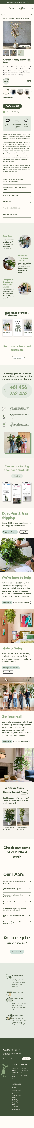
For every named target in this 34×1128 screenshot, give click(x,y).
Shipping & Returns (10, 532)
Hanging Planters (16, 1090)
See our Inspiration (21, 741)
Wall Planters (15, 1087)
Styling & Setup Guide (10, 667)
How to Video (8, 672)
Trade (22, 1072)
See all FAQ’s (17, 952)
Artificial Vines (16, 1109)
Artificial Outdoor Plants (16, 1096)
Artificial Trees (16, 1106)
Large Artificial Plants (16, 1103)
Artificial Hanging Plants (16, 1100)
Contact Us (7, 602)
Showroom (24, 1075)
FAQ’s (14, 1070)
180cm (6, 81)
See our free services (22, 602)
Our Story (23, 1068)
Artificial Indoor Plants (16, 1092)
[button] (23, 322)
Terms (14, 1078)
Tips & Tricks (24, 1070)
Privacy (14, 1076)
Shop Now (17, 476)
